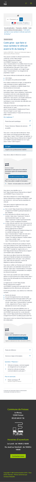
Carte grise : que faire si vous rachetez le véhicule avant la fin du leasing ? (17, 32)
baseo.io (18, 392)
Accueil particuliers (9, 28)
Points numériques (13, 380)
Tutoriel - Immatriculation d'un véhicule (18, 183)
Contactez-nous (18, 456)
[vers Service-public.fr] (20, 23)
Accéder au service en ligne (17, 176)
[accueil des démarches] (18, 15)
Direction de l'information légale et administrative (16, 390)
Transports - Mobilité (21, 28)
